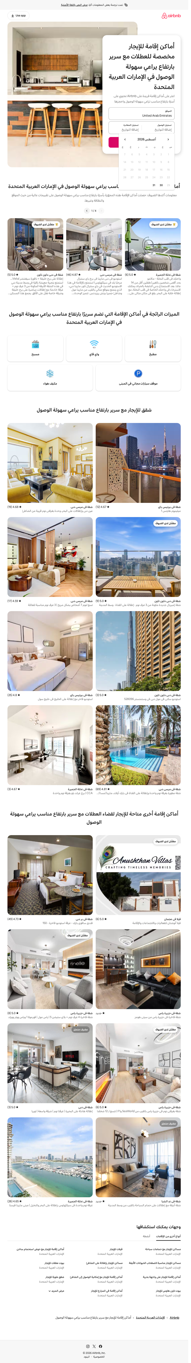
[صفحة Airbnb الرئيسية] (171, 15)
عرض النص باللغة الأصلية (74, 5)
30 (161, 185)
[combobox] (142, 115)
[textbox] (158, 130)
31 (154, 185)
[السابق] (101, 211)
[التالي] (87, 211)
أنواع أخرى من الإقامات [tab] (168, 1236)
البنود (87, 1356)
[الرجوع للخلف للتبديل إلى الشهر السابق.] (168, 139)
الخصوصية (99, 1356)
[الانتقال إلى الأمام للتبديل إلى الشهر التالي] (125, 139)
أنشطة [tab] (146, 1236)
